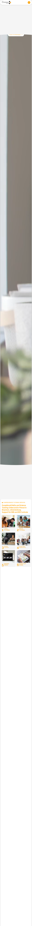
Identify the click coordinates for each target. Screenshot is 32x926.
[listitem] (8, 523)
